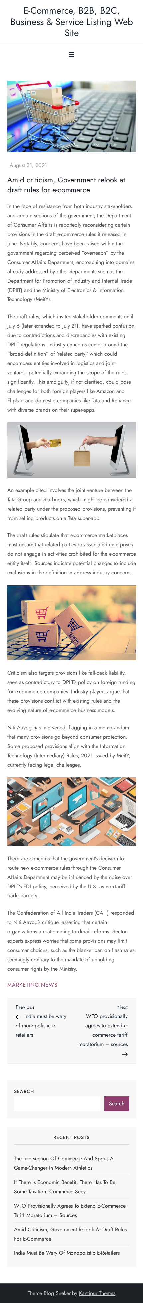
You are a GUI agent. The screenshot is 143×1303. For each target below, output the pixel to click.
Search (24, 1091)
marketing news (32, 985)
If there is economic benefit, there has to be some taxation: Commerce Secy (64, 1186)
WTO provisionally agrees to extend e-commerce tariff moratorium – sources (70, 1210)
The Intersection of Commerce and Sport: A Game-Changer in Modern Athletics (64, 1163)
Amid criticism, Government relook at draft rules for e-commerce (70, 1234)
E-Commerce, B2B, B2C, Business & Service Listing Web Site (71, 22)
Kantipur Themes (97, 1293)
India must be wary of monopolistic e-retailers (67, 1253)
